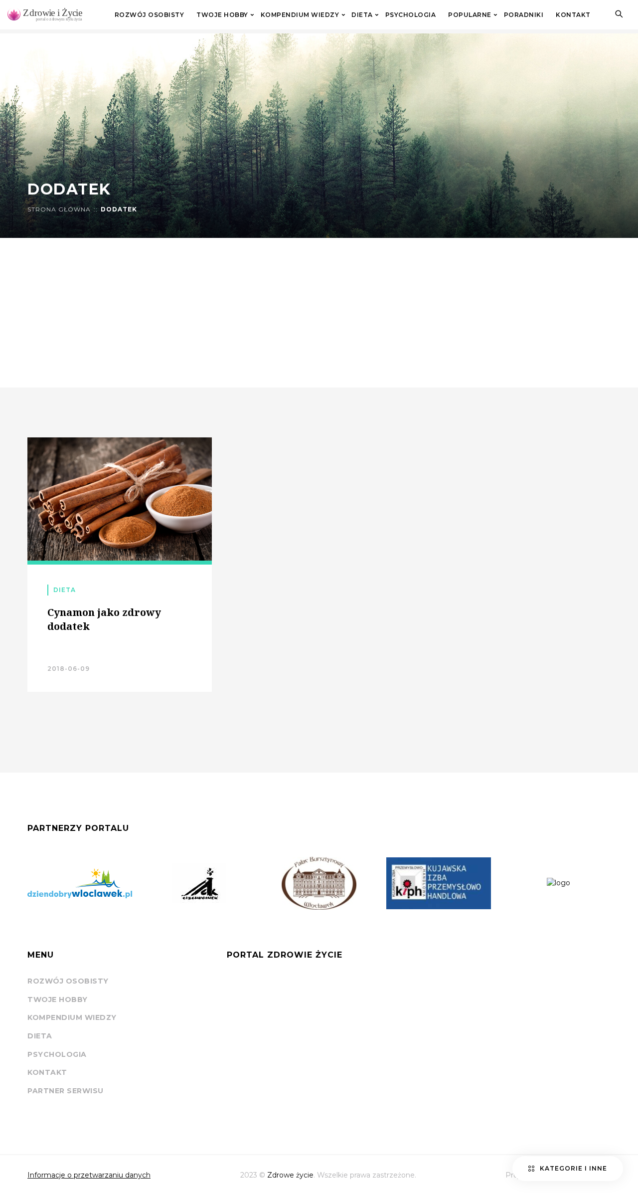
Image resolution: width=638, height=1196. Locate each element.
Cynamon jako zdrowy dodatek (104, 619)
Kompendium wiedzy (300, 15)
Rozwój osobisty (149, 15)
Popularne (469, 15)
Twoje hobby (222, 15)
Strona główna (59, 209)
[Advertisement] (319, 313)
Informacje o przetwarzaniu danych (89, 1175)
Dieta (362, 15)
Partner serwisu (65, 1090)
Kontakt (573, 15)
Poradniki (524, 15)
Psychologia (410, 15)
